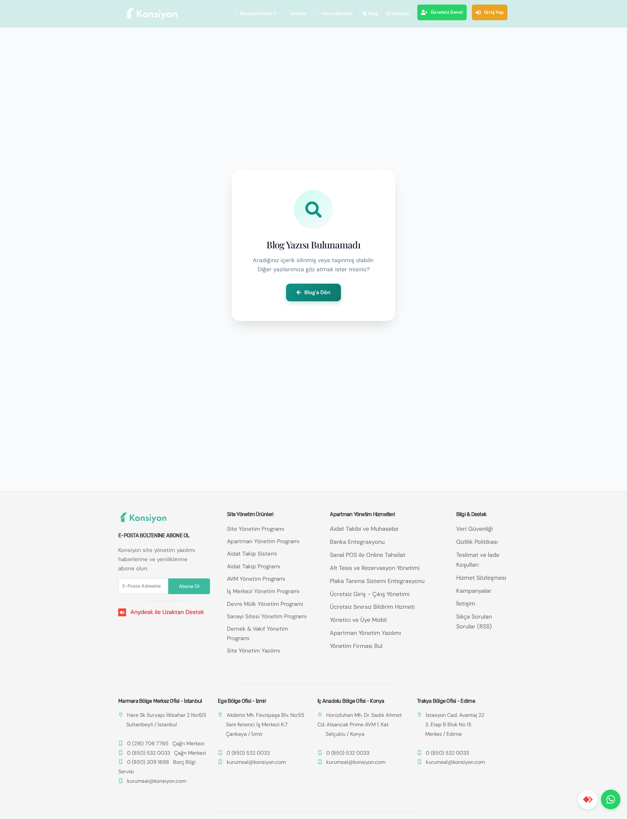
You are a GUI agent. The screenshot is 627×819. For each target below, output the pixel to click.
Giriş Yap (494, 12)
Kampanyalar (473, 591)
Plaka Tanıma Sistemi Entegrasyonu (377, 581)
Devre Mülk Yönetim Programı (265, 603)
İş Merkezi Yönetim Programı (263, 591)
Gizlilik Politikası (477, 542)
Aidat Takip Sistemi (252, 553)
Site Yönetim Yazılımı (253, 650)
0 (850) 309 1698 (148, 762)
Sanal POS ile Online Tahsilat (367, 555)
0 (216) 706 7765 (148, 743)
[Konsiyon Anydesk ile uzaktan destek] (588, 799)
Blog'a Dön (317, 292)
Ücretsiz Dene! (447, 12)
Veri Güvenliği (474, 529)
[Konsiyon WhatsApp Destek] (610, 799)
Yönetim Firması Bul (356, 646)
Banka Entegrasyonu (357, 542)
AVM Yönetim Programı (256, 578)
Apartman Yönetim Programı (263, 541)
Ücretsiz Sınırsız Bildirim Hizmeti (372, 607)
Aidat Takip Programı (253, 566)
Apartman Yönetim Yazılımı (365, 633)
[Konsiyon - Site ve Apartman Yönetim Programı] (152, 14)
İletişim (400, 13)
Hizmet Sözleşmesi (481, 578)
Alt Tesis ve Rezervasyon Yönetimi (375, 568)
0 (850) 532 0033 (148, 752)
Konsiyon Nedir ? (258, 13)
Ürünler (299, 13)
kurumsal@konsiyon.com (156, 781)
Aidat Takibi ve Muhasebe (364, 529)
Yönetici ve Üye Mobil (358, 620)
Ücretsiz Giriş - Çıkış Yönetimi (370, 594)
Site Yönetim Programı (255, 528)
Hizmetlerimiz (337, 13)
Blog (373, 13)
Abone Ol (189, 586)
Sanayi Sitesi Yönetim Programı (267, 616)
